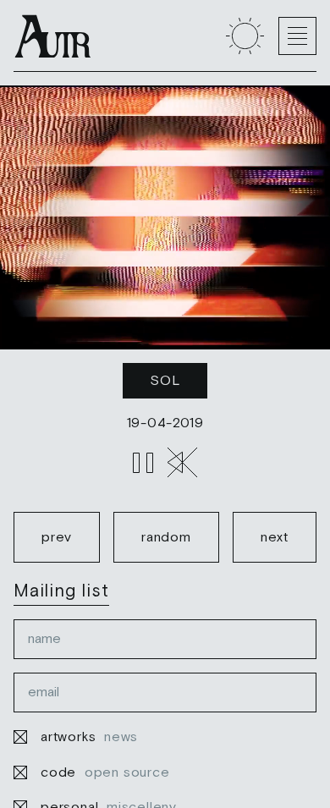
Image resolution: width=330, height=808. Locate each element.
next (275, 536)
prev (56, 536)
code (105, 771)
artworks (89, 736)
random (166, 536)
